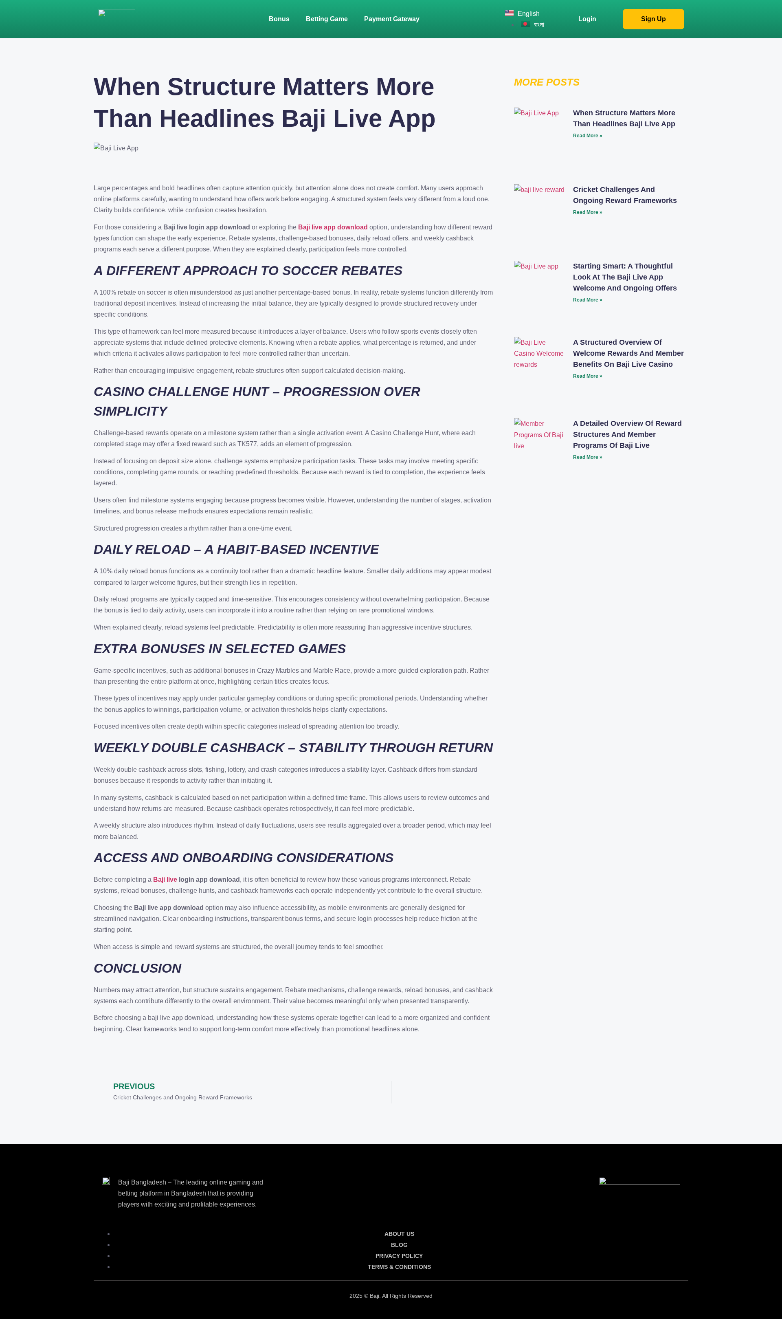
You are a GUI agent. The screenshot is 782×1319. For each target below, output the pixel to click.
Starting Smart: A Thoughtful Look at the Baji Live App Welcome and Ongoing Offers (625, 277)
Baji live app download (333, 227)
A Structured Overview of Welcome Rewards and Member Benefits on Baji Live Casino (628, 353)
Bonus (279, 18)
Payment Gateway (392, 18)
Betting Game (327, 18)
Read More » (587, 136)
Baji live (165, 879)
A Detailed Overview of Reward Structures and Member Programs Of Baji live (627, 434)
